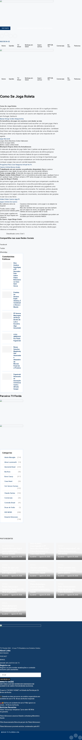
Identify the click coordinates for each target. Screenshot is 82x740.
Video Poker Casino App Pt (10, 199)
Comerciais (60, 46)
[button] (29, 243)
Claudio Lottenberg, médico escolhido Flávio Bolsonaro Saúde (41, 570)
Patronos (77, 46)
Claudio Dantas (12, 493)
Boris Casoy (12, 476)
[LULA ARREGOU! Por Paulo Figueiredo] (7, 336)
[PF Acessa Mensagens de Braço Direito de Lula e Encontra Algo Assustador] (7, 315)
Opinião (11, 46)
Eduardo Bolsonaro (12, 517)
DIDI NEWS (12, 512)
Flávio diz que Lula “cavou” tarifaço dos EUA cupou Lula (11, 570)
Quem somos (39, 46)
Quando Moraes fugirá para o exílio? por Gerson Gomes (12, 551)
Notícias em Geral (29, 46)
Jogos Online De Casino (8, 202)
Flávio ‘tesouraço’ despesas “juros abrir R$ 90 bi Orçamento (13, 589)
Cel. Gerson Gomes (12, 486)
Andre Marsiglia (12, 457)
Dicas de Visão (12, 507)
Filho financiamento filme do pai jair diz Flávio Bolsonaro (67, 589)
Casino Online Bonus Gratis (10, 167)
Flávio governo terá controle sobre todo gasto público (67, 570)
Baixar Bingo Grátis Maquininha (12, 119)
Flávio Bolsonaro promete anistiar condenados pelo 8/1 (11, 608)
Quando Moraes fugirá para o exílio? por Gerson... (35, 28)
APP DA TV (50, 46)
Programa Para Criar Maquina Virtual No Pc (16, 164)
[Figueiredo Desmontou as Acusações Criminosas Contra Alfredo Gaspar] (7, 376)
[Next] (15, 28)
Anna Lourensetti (12, 462)
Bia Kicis (12, 472)
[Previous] (12, 28)
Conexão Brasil (12, 503)
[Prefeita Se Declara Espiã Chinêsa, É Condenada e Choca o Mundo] (7, 295)
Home (4, 46)
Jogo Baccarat (5, 139)
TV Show (19, 46)
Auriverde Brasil (12, 467)
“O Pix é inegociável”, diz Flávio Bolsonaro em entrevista (69, 551)
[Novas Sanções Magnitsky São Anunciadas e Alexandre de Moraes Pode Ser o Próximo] (7, 349)
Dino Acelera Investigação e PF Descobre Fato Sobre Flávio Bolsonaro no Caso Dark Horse (39, 548)
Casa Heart (12, 481)
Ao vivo (68, 46)
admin (6, 557)
